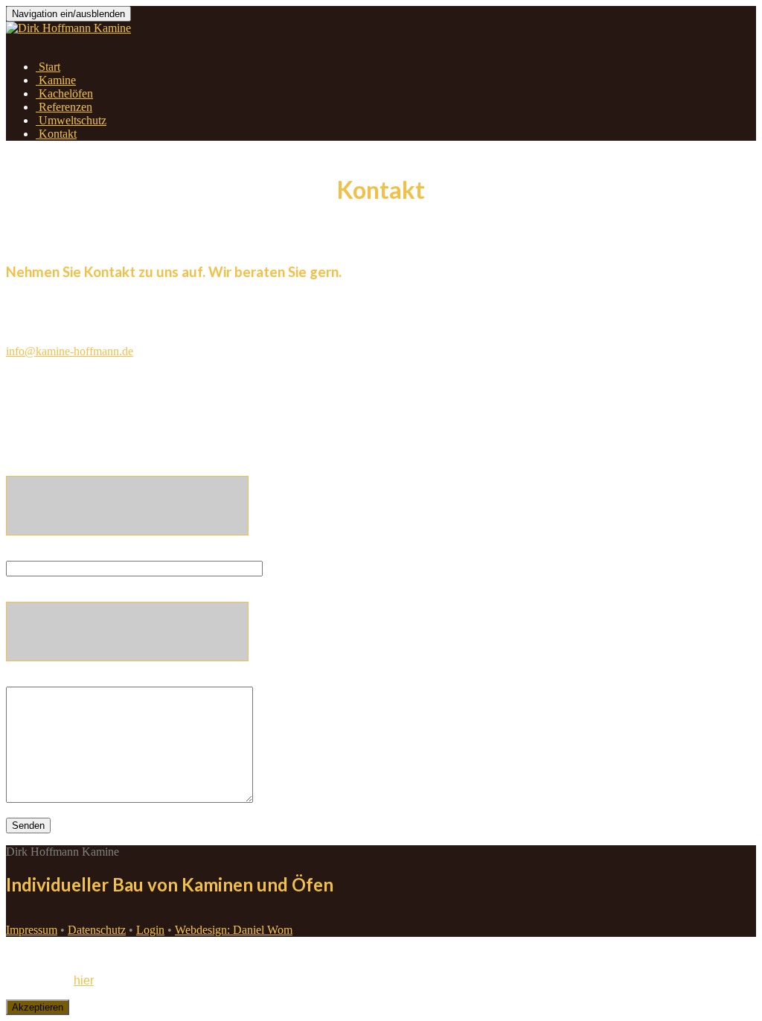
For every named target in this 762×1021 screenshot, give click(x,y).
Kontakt (56, 133)
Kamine (56, 80)
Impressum (31, 929)
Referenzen (64, 107)
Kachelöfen (64, 93)
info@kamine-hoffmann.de (69, 351)
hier (84, 980)
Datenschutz (97, 929)
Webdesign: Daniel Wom (233, 929)
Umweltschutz (71, 120)
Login (150, 929)
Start (48, 66)
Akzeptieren (37, 1007)
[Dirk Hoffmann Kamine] (68, 28)
